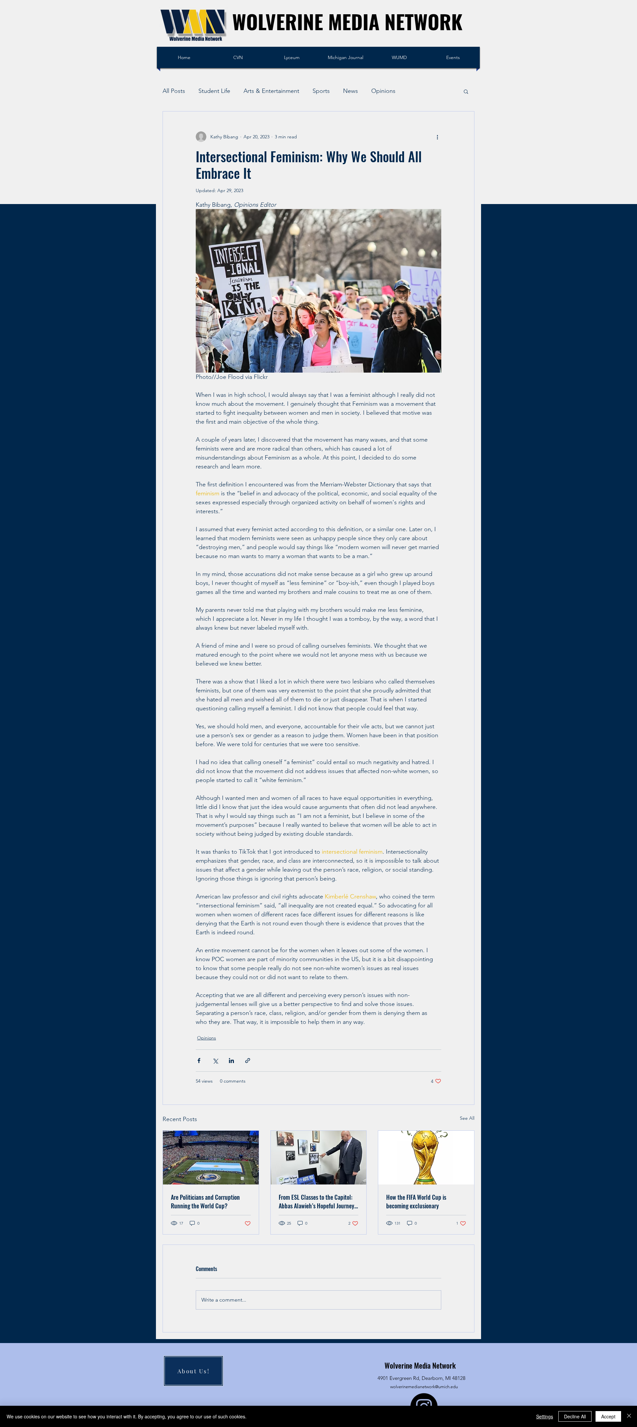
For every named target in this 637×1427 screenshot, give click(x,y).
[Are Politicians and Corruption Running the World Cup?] (211, 1157)
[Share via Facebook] (199, 1060)
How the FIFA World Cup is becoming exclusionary (416, 1201)
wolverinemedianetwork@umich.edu (424, 1386)
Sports (321, 91)
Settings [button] (544, 1416)
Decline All (575, 1416)
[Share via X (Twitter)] (215, 1060)
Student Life (214, 91)
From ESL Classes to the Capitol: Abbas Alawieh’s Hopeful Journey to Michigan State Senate (316, 1201)
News (350, 91)
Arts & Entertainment (271, 91)
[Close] (629, 1416)
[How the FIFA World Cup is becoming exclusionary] (426, 1157)
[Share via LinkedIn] (231, 1060)
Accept (608, 1416)
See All (467, 1118)
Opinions (383, 91)
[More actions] (437, 137)
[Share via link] (248, 1060)
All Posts (174, 91)
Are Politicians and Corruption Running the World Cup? (205, 1201)
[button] (466, 91)
